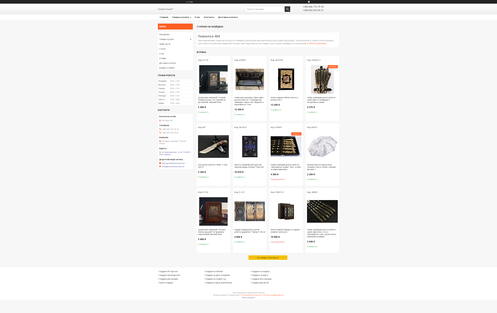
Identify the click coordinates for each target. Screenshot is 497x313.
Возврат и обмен (166, 68)
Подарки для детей (260, 282)
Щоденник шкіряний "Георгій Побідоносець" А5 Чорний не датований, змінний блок (212, 99)
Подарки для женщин (168, 279)
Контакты (209, 17)
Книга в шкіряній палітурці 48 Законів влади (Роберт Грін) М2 (249, 165)
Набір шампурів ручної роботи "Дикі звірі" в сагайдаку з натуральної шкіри (321, 99)
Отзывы (162, 58)
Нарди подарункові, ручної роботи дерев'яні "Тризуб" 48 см (249, 230)
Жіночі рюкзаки (317, 43)
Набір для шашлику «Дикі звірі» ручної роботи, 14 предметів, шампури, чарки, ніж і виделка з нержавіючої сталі (249, 101)
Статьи (162, 49)
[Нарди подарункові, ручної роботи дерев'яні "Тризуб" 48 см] (249, 211)
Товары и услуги (180, 17)
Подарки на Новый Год (215, 279)
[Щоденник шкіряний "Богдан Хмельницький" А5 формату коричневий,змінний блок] (213, 211)
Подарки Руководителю (169, 275)
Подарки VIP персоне (168, 271)
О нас (197, 17)
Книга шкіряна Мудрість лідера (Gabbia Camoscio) (285, 230)
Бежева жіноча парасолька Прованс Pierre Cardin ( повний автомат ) (321, 166)
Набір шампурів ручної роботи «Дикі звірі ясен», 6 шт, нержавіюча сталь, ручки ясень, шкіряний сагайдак (322, 233)
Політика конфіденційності (273, 295)
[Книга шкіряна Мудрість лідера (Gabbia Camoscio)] (286, 211)
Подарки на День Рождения (217, 275)
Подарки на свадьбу (260, 271)
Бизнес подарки (166, 282)
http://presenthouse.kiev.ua (173, 163)
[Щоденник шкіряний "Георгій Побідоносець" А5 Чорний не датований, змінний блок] (213, 79)
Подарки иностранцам (261, 279)
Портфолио (164, 34)
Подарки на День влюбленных (218, 282)
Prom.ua (261, 293)
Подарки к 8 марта (260, 275)
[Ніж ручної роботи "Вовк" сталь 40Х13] (213, 146)
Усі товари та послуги (267, 257)
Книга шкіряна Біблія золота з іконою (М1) (284, 98)
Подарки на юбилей (214, 271)
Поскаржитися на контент (252, 295)
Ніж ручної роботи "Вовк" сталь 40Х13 (213, 165)
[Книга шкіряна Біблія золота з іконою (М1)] (286, 79)
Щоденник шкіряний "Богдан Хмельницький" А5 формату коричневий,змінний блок (211, 231)
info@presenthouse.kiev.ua (173, 166)
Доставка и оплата (228, 17)
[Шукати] (287, 9)
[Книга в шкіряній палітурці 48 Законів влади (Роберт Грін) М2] (249, 146)
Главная (164, 17)
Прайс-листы (164, 44)
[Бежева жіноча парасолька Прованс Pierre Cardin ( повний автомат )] (322, 146)
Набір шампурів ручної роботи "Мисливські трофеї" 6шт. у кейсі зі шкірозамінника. (286, 166)
